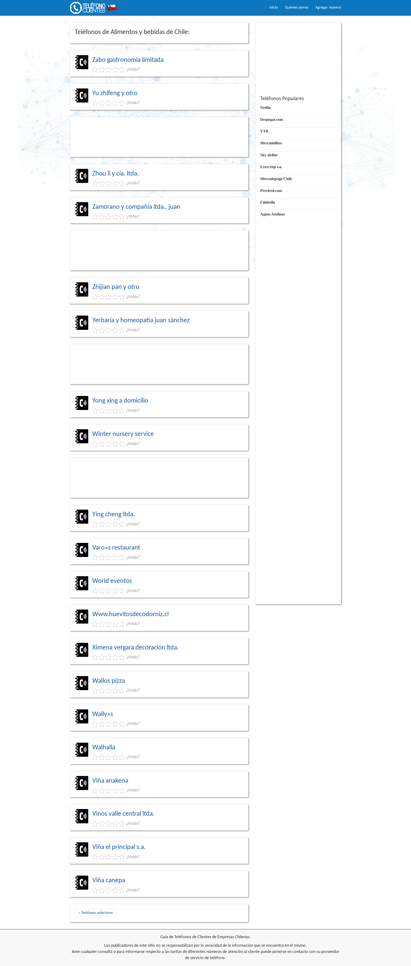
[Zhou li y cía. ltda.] (82, 176)
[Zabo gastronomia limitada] (82, 62)
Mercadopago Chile (276, 179)
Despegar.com (271, 119)
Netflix (265, 108)
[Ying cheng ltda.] (82, 517)
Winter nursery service (123, 434)
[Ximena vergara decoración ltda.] (82, 650)
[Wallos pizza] (82, 683)
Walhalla (103, 747)
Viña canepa (108, 880)
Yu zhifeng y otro (114, 93)
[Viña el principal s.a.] (82, 849)
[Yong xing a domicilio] (82, 403)
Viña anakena (110, 781)
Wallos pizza (108, 681)
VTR (264, 131)
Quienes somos (296, 8)
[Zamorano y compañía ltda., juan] (82, 209)
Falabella (267, 202)
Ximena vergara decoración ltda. (135, 647)
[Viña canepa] (82, 883)
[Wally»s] (82, 716)
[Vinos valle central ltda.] (82, 816)
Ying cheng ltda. (113, 514)
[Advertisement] (159, 137)
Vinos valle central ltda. (123, 814)
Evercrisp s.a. (271, 167)
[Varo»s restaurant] (82, 550)
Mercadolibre (271, 143)
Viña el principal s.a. (119, 847)
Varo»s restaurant (116, 548)
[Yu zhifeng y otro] (82, 95)
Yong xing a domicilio (120, 401)
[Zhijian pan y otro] (82, 289)
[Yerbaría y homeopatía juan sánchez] (82, 323)
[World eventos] (82, 583)
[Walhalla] (82, 749)
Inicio (273, 8)
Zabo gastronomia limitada (127, 60)
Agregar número (328, 8)
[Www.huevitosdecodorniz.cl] (82, 616)
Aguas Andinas (272, 214)
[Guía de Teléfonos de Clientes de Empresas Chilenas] (93, 6)
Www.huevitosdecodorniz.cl (130, 614)
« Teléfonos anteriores (95, 913)
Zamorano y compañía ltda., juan (136, 207)
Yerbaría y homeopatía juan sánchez (141, 320)
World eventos (112, 581)
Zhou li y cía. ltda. (115, 174)
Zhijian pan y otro (115, 287)
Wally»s (102, 714)
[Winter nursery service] (82, 436)
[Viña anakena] (82, 783)
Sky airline (269, 155)
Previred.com (271, 191)
